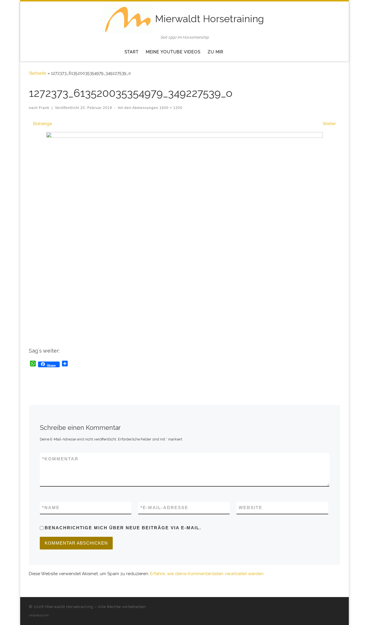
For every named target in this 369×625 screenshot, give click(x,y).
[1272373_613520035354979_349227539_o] (184, 236)
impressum (39, 615)
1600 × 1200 (170, 108)
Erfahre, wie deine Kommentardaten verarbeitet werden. (207, 573)
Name (51, 507)
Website (250, 507)
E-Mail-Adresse (164, 507)
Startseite (37, 73)
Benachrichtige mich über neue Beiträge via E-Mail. (123, 527)
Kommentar (60, 458)
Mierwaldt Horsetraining (69, 607)
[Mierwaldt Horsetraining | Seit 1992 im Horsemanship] (128, 18)
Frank (44, 108)
